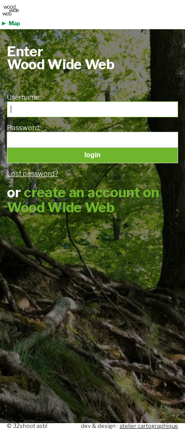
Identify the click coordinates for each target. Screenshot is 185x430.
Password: (23, 128)
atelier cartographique (149, 426)
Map (14, 23)
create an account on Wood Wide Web (83, 200)
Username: (23, 97)
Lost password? (32, 174)
